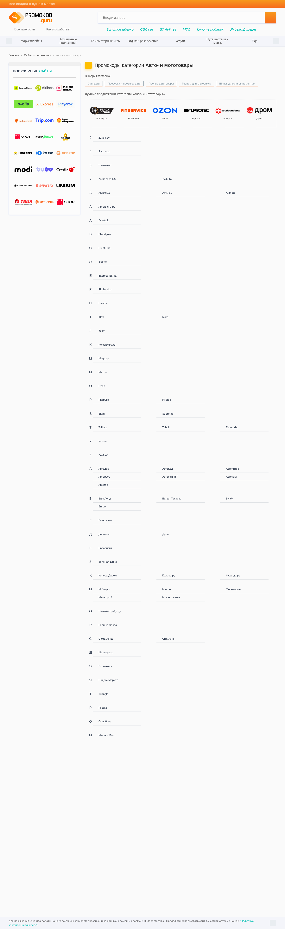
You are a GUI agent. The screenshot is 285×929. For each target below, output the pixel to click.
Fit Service (104, 289)
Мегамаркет (233, 589)
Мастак (166, 589)
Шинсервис (105, 652)
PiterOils (103, 399)
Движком (104, 534)
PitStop (166, 399)
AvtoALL (103, 220)
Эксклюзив (105, 666)
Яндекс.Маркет (108, 679)
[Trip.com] (44, 120)
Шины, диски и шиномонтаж (237, 83)
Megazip (103, 358)
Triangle (103, 693)
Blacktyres (104, 234)
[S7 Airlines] (44, 88)
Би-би (229, 498)
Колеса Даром (107, 575)
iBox (101, 316)
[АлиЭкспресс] (44, 104)
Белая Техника (171, 498)
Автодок (103, 468)
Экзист (102, 261)
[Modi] (23, 169)
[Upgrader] (23, 153)
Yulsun (102, 441)
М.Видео (104, 589)
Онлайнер (104, 721)
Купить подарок (210, 29)
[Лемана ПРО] (65, 137)
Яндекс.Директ (243, 29)
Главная (14, 55)
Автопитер (232, 468)
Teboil (165, 427)
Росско (102, 707)
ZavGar (103, 454)
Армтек (103, 484)
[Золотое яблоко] (23, 88)
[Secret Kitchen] (23, 185)
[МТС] (65, 202)
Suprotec (167, 413)
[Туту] (44, 169)
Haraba (103, 303)
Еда (254, 41)
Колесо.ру (168, 575)
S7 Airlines (168, 29)
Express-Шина (107, 275)
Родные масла (107, 624)
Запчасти (94, 83)
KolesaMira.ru (107, 344)
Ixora (165, 316)
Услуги (180, 41)
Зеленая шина (107, 561)
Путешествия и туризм (217, 41)
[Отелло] (23, 104)
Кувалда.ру (233, 575)
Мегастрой (105, 597)
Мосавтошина (171, 597)
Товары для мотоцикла (196, 83)
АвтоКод (167, 468)
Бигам (102, 506)
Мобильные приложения (68, 41)
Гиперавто (105, 520)
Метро (102, 372)
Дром (165, 534)
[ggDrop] (65, 153)
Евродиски (105, 547)
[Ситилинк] (44, 202)
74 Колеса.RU (107, 178)
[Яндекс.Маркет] (65, 120)
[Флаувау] (44, 185)
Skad (101, 413)
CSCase (146, 29)
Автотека (231, 476)
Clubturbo (104, 247)
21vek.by (104, 137)
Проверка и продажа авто (124, 83)
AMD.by (167, 192)
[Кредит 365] (65, 169)
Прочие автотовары (161, 83)
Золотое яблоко (120, 29)
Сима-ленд (105, 638)
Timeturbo (232, 427)
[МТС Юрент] (23, 137)
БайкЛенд (104, 498)
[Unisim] (65, 185)
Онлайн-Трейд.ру (109, 611)
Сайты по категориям (37, 55)
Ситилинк (168, 638)
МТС (186, 29)
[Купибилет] (44, 137)
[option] (31, 41)
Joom (101, 330)
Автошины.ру (106, 206)
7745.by (167, 178)
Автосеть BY (170, 476)
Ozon (101, 385)
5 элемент (104, 165)
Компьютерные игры (106, 41)
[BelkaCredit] (23, 120)
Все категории (24, 29)
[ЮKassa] (44, 153)
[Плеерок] (65, 104)
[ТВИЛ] (23, 202)
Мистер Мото (106, 735)
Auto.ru (230, 192)
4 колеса (104, 151)
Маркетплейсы (31, 41)
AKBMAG (104, 192)
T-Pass (102, 427)
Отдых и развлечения (143, 41)
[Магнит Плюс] (65, 88)
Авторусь (104, 476)
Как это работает (58, 29)
